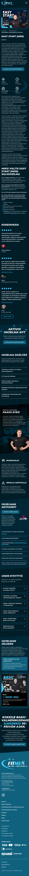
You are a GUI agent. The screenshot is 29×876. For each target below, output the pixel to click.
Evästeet (3, 867)
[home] (7, 3)
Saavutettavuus (5, 864)
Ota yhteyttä (5, 820)
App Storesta (17, 542)
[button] (26, 3)
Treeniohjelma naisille (7, 833)
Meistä (3, 815)
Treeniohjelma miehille (7, 835)
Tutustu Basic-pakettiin (14, 744)
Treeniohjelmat (5, 826)
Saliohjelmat (4, 828)
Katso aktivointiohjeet (12, 69)
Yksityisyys (4, 862)
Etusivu (3, 801)
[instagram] (3, 795)
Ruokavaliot (4, 831)
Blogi (3, 818)
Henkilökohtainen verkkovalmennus (12, 807)
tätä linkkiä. (4, 533)
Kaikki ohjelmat (6, 804)
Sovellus (4, 812)
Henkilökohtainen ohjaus (9, 809)
